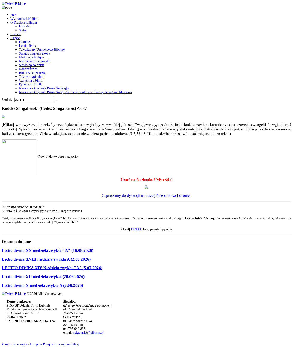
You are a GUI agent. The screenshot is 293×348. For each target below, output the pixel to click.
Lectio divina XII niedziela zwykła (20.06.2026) (43, 276)
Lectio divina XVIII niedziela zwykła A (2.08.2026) (46, 259)
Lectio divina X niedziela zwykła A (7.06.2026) (42, 285)
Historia (24, 26)
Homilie (24, 42)
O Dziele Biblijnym (23, 22)
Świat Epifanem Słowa (34, 53)
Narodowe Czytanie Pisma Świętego (44, 88)
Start (13, 15)
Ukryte (15, 38)
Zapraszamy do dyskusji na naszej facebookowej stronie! (146, 195)
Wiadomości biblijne (24, 18)
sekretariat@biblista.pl (88, 332)
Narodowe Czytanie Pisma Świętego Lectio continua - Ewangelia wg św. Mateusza (75, 92)
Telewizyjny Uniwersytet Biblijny (42, 49)
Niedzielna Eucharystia (34, 61)
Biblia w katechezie (32, 73)
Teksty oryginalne (31, 76)
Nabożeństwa (28, 69)
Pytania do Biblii (30, 84)
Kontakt (15, 34)
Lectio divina (28, 45)
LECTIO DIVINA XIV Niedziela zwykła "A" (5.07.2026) (52, 268)
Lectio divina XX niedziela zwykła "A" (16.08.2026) (47, 250)
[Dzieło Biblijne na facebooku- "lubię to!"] (146, 187)
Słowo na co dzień (31, 65)
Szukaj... (8, 99)
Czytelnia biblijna (31, 80)
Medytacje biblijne (31, 57)
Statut (23, 30)
